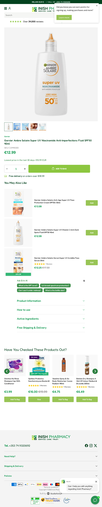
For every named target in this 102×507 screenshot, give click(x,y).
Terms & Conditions (51, 487)
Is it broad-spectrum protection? (55, 285)
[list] (51, 74)
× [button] (96, 5)
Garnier (7, 136)
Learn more (64, 17)
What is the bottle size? (55, 290)
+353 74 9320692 (17, 445)
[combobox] (51, 15)
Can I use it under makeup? (30, 290)
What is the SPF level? (28, 285)
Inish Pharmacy (57, 490)
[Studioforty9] (51, 494)
